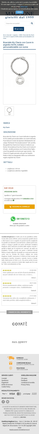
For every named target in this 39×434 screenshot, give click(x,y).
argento (15, 35)
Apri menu (19, 29)
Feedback (24, 380)
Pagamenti (5, 382)
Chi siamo (24, 378)
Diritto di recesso (7, 384)
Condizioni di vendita (28, 382)
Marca (6, 123)
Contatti (4, 378)
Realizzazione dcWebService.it (20, 430)
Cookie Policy (6, 387)
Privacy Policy (25, 384)
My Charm (6, 127)
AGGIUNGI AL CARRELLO (21, 206)
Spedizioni (5, 380)
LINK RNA (23, 417)
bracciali (9, 35)
